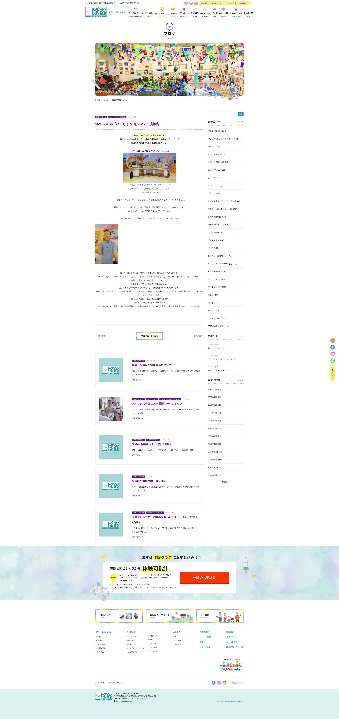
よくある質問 (231, 3)
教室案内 (194, 14)
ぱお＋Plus (100, 652)
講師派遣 (204, 3)
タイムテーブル (161, 15)
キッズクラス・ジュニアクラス (221, 201)
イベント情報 (205, 14)
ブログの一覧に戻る (149, 336)
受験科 (150, 640)
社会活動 (211, 310)
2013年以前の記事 (215, 326)
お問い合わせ (205, 647)
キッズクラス (131, 644)
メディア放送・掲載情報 (218, 162)
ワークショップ (214, 287)
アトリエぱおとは (103, 632)
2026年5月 (212, 413)
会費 (174, 637)
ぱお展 (210, 248)
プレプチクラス (132, 637)
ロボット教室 (213, 232)
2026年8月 (212, 389)
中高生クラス (152, 636)
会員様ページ (245, 3)
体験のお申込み (204, 577)
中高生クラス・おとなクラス (220, 209)
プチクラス (212, 193)
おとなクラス (152, 643)
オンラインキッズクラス (135, 648)
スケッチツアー (214, 279)
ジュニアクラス (132, 652)
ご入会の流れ (177, 644)
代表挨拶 (99, 637)
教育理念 (99, 640)
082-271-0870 (124, 698)
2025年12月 (213, 452)
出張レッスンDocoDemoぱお (220, 264)
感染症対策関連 (214, 170)
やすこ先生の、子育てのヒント (221, 139)
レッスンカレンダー (216, 318)
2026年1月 (212, 444)
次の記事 (197, 336)
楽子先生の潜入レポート (218, 225)
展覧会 (210, 295)
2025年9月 (212, 475)
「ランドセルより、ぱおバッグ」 (222, 359)
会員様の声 (248, 14)
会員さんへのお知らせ (217, 256)
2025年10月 (213, 467)
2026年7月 (212, 397)
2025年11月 (213, 460)
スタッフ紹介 (101, 644)
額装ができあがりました (218, 370)
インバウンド (213, 185)
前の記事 (102, 336)
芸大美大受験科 (214, 217)
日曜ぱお (211, 303)
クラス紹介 (131, 632)
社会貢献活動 (101, 648)
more (224, 482)
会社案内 (100, 683)
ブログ (214, 14)
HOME (97, 100)
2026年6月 (212, 405)
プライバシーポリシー (116, 683)
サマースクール (214, 271)
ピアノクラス (213, 240)
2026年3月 (212, 428)
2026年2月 (212, 436)
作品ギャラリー (217, 3)
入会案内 (176, 632)
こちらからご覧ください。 (146, 150)
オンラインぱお (214, 154)
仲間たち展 (223, 14)
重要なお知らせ (214, 131)
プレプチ (211, 178)
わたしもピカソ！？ (216, 348)
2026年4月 (212, 421)
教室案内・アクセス (234, 647)
